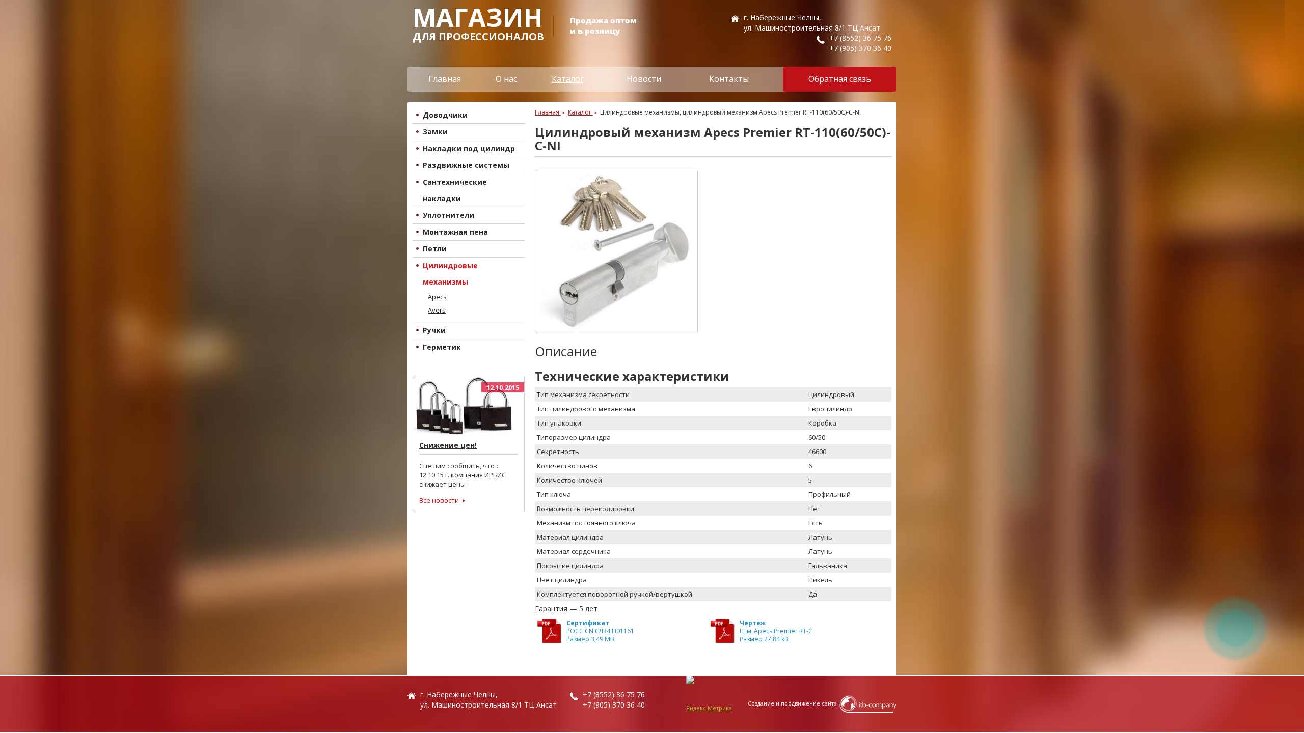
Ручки (434, 330)
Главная (444, 78)
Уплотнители (448, 215)
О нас (506, 78)
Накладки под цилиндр (469, 148)
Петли (435, 248)
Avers (437, 310)
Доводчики (445, 115)
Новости (644, 78)
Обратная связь (839, 78)
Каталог (568, 78)
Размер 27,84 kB (764, 639)
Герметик (442, 347)
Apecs (437, 296)
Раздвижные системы (466, 165)
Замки (435, 131)
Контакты (729, 78)
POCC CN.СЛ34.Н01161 (600, 631)
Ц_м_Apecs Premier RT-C (776, 631)
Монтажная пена (455, 232)
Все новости (439, 500)
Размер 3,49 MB (590, 639)
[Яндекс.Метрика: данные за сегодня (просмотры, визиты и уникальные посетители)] (709, 704)
